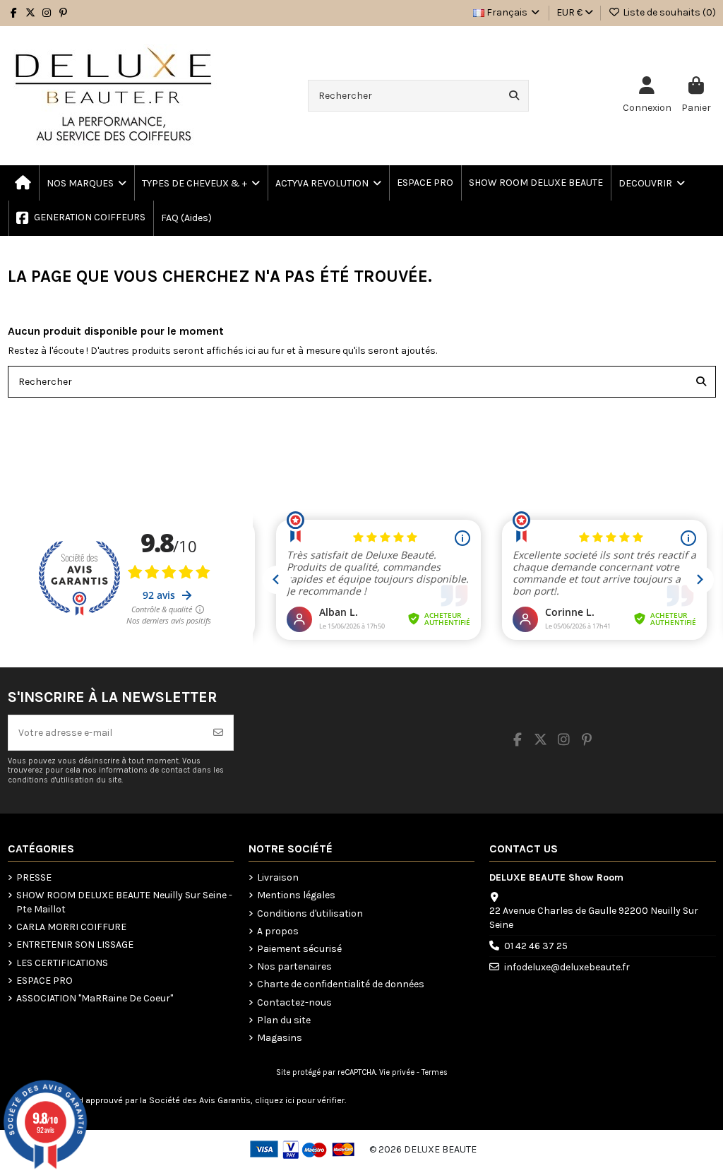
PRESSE (34, 877)
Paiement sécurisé (299, 949)
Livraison (278, 877)
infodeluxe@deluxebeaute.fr (567, 967)
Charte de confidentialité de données (340, 984)
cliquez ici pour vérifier (300, 1100)
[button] (200, 183)
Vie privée (396, 1072)
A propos (278, 931)
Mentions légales (296, 895)
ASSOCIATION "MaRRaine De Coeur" (94, 998)
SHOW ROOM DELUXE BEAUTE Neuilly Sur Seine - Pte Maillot (124, 902)
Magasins (279, 1038)
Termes (435, 1072)
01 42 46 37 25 (536, 946)
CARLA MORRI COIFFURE (71, 927)
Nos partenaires (294, 966)
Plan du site (284, 1020)
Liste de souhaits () (668, 12)
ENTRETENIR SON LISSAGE (74, 945)
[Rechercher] (514, 96)
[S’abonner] (218, 732)
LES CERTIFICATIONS (62, 963)
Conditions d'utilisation (310, 913)
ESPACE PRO (44, 981)
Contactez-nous (294, 1002)
